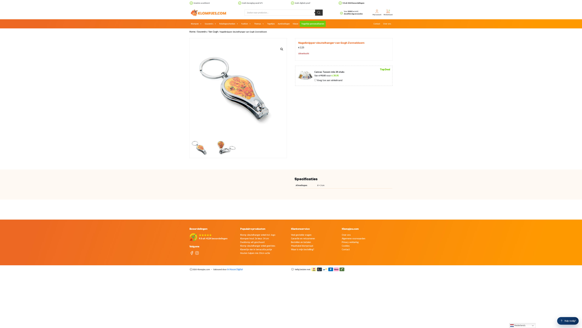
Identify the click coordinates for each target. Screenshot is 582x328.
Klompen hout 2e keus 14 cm (254, 238)
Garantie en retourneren (303, 238)
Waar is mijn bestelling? (302, 249)
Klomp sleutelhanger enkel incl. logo (257, 234)
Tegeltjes (271, 23)
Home (192, 31)
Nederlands (519, 325)
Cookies (346, 245)
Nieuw (295, 23)
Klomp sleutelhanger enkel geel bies (257, 245)
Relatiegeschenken (227, 23)
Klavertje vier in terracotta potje (256, 249)
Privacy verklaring (350, 242)
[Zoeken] (319, 13)
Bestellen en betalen (301, 242)
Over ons (387, 23)
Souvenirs (209, 23)
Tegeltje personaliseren (312, 23)
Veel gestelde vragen (301, 234)
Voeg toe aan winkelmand (329, 80)
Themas (257, 23)
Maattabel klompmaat (302, 245)
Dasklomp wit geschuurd (252, 242)
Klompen (195, 23)
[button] (281, 49)
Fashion (244, 23)
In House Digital (235, 269)
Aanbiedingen (284, 23)
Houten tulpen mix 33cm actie (255, 253)
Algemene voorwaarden (353, 238)
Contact (376, 23)
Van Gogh (213, 31)
